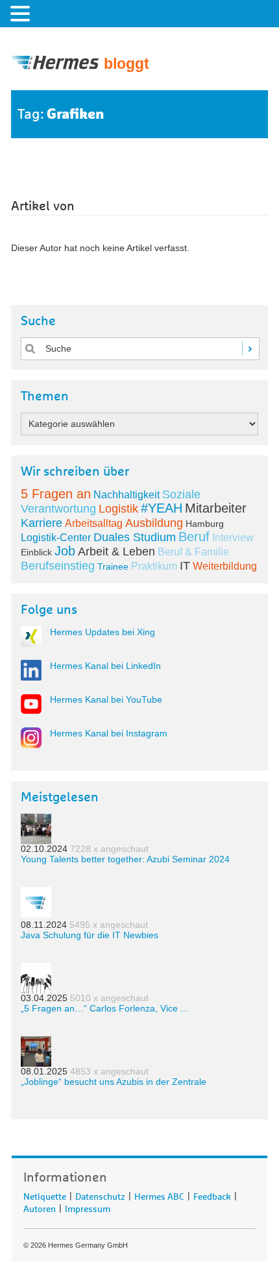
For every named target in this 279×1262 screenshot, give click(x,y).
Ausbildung (154, 522)
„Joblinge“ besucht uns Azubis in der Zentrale (113, 1081)
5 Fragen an (56, 494)
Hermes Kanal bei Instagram (108, 733)
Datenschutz (100, 1194)
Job (65, 551)
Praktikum (154, 566)
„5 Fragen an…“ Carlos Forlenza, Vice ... (104, 1008)
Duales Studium (134, 537)
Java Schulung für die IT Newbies (89, 935)
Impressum (87, 1207)
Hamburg (205, 523)
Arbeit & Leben (116, 551)
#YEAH (161, 508)
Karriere (41, 522)
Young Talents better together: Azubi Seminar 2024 (125, 859)
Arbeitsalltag (94, 523)
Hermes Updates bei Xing (102, 632)
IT (185, 565)
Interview (233, 537)
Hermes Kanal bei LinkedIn (105, 666)
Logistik (118, 508)
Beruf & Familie (193, 551)
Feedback (212, 1194)
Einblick (36, 552)
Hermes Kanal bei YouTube (106, 699)
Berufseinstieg (58, 565)
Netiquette (44, 1194)
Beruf (194, 536)
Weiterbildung (225, 566)
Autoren (39, 1207)
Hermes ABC (159, 1194)
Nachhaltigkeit (126, 494)
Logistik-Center (56, 537)
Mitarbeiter (216, 508)
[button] (22, 13)
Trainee (112, 566)
